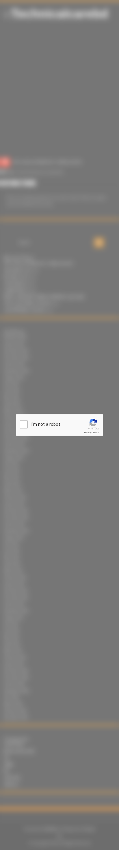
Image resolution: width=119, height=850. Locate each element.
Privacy (87, 432)
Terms (96, 432)
